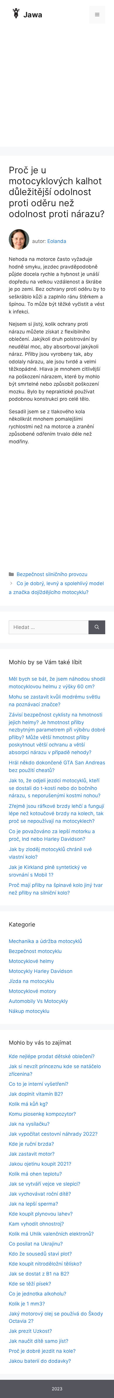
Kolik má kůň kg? (28, 1104)
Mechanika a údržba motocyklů (45, 941)
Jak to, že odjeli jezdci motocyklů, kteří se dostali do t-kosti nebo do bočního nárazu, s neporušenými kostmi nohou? (55, 788)
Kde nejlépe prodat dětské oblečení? (52, 1056)
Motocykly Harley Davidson (40, 971)
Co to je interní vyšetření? (38, 1084)
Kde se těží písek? (30, 1284)
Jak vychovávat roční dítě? (40, 1194)
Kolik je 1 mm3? (27, 1304)
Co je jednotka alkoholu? (37, 1294)
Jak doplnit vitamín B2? (36, 1094)
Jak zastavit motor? (32, 1154)
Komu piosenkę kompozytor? (42, 1114)
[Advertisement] (57, 89)
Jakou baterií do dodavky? (40, 1361)
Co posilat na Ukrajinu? (36, 1244)
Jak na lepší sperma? (33, 1204)
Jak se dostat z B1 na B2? (39, 1274)
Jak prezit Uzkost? (30, 1331)
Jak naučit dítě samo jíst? (38, 1341)
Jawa (32, 14)
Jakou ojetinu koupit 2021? (40, 1164)
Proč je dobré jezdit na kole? (42, 1351)
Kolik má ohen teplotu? (35, 1174)
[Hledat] (97, 627)
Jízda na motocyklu (31, 981)
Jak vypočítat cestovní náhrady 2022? (53, 1134)
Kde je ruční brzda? (31, 1144)
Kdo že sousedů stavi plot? (40, 1254)
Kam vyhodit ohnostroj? (36, 1224)
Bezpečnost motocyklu (35, 951)
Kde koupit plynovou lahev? (41, 1214)
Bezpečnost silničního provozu (52, 574)
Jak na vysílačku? (29, 1124)
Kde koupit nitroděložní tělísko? (45, 1264)
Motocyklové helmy (31, 961)
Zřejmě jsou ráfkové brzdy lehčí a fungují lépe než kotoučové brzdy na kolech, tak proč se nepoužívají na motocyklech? (56, 813)
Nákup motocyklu (29, 1011)
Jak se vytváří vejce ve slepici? (44, 1184)
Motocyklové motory (32, 991)
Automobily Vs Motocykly (38, 1001)
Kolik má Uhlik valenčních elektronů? (51, 1234)
